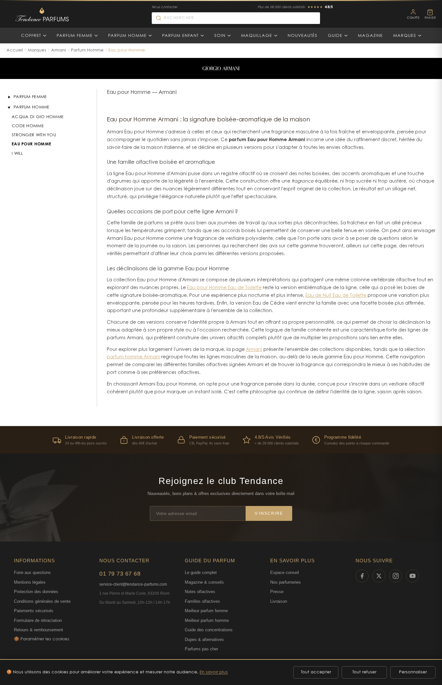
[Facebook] (362, 575)
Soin (220, 36)
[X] (378, 575)
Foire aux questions (32, 572)
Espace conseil (284, 572)
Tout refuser (364, 672)
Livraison (278, 601)
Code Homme (28, 126)
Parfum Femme (75, 36)
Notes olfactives (200, 591)
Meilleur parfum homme (207, 620)
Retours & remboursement (38, 629)
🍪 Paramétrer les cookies (41, 639)
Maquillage (256, 36)
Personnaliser (413, 672)
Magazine (370, 36)
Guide (335, 36)
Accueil (14, 50)
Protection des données (36, 591)
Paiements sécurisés (33, 610)
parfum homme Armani (133, 357)
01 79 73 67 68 (119, 573)
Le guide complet (201, 572)
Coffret (31, 36)
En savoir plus (214, 672)
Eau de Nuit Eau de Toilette (335, 296)
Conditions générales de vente (42, 601)
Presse (276, 591)
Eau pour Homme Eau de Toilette (224, 288)
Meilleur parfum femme (206, 610)
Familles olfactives (202, 601)
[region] (221, 440)
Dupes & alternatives (204, 639)
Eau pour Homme (31, 144)
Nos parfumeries (285, 582)
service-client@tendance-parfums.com (133, 584)
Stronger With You (34, 135)
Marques (404, 36)
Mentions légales (30, 582)
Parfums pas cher (201, 648)
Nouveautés (302, 36)
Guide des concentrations (209, 629)
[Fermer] (9, 107)
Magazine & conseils (204, 582)
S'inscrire (269, 513)
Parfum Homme (127, 36)
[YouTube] (412, 575)
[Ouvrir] (9, 97)
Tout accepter (316, 672)
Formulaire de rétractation (38, 620)
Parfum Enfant (180, 36)
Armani (58, 50)
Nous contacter (164, 7)
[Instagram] (395, 575)
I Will (17, 154)
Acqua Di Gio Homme (37, 117)
